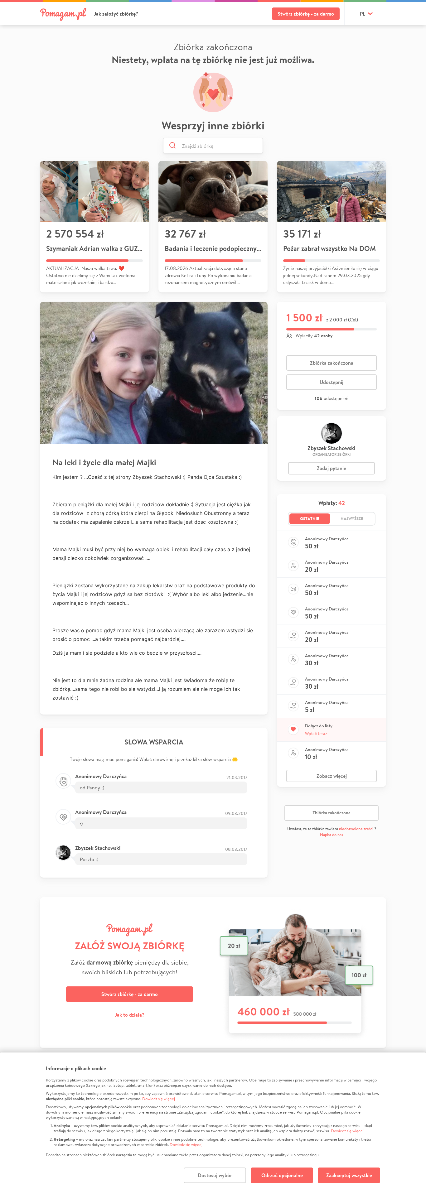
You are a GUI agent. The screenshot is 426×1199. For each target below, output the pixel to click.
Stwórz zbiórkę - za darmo (306, 13)
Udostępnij (331, 382)
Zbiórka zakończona (331, 362)
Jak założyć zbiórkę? (116, 13)
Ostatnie (309, 518)
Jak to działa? (129, 1014)
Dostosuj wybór (215, 1175)
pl (362, 13)
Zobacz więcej (332, 776)
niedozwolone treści (356, 828)
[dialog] (213, 1125)
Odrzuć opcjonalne (282, 1175)
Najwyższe (352, 518)
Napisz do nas (331, 834)
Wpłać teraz (316, 733)
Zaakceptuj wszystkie (349, 1175)
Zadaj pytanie (331, 468)
